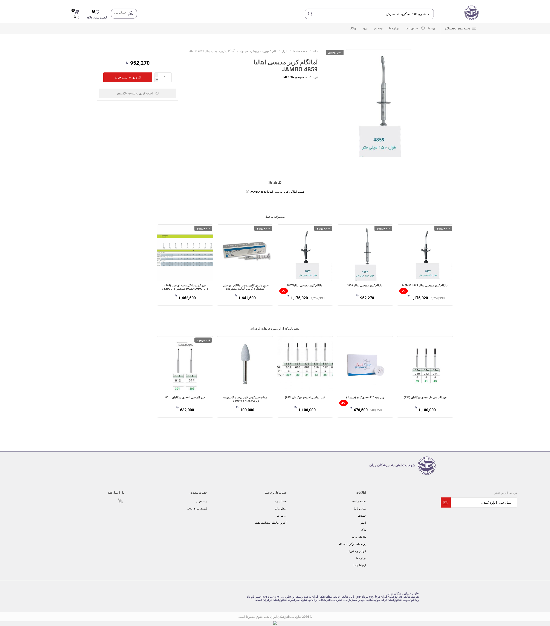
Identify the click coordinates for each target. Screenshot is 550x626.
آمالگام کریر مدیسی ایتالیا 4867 (305, 285)
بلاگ (363, 529)
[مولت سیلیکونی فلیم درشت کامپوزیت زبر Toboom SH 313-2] (245, 364)
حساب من (120, 12)
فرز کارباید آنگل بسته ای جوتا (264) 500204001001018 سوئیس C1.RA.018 (185, 287)
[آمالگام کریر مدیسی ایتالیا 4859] (365, 253)
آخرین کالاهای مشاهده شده (271, 522)
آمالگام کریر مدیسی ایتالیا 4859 (365, 285)
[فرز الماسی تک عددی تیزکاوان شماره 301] (185, 364)
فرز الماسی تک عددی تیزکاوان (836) (425, 397)
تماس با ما (360, 508)
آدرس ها (282, 515)
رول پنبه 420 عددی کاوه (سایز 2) (365, 397)
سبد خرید (201, 501)
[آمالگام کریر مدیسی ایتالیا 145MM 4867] (425, 253)
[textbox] (374, 14)
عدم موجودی (334, 52)
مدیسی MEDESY (293, 77)
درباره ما (361, 558)
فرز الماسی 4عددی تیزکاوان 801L (185, 397)
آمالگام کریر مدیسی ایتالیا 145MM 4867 (425, 285)
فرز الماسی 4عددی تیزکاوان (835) (305, 397)
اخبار (363, 522)
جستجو (362, 515)
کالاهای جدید (359, 537)
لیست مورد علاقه (197, 508)
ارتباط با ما (359, 565)
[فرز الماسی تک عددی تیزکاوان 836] (425, 364)
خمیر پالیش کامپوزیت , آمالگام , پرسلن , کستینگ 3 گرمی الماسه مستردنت (245, 287)
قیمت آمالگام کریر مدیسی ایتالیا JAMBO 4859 (277, 191)
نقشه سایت (359, 501)
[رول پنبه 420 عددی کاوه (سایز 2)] (365, 364)
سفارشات (281, 508)
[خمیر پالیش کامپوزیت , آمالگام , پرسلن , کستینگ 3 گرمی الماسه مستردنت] (245, 253)
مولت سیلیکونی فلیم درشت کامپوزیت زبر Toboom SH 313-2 (245, 399)
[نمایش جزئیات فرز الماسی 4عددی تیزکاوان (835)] (305, 364)
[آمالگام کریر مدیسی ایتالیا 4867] (305, 253)
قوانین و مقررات (356, 551)
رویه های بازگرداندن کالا (352, 544)
